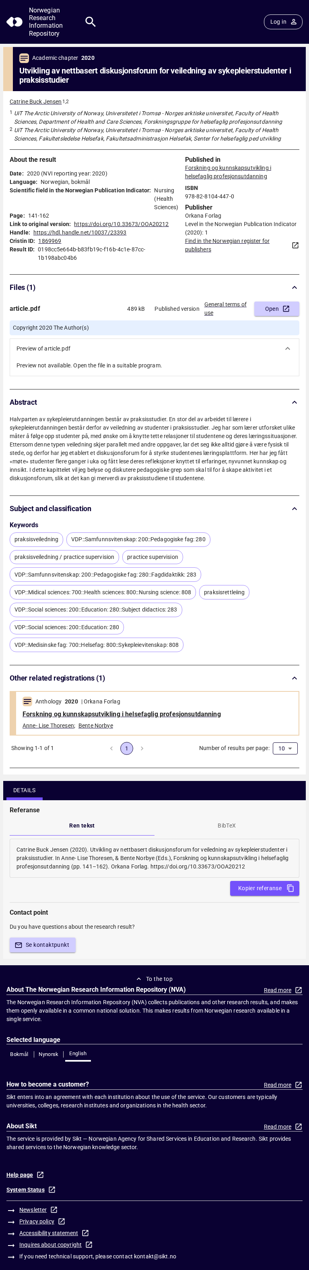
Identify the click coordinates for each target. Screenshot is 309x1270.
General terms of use (225, 308)
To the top (159, 979)
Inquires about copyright (50, 1244)
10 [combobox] (281, 748)
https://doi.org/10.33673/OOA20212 (121, 224)
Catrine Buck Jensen (36, 101)
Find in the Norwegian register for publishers (227, 245)
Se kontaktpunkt (47, 945)
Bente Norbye (95, 725)
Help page (19, 1175)
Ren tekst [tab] (82, 825)
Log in (278, 21)
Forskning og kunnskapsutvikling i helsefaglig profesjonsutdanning (122, 714)
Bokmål (19, 1054)
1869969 (49, 241)
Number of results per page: (234, 748)
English (78, 1053)
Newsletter (33, 1210)
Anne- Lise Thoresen (48, 725)
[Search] (90, 22)
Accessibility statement (48, 1233)
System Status (25, 1189)
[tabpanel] (154, 858)
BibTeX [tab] (227, 825)
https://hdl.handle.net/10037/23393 (79, 232)
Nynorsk (49, 1054)
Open (272, 309)
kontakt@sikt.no (155, 1256)
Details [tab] (24, 790)
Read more (277, 990)
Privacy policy (36, 1221)
